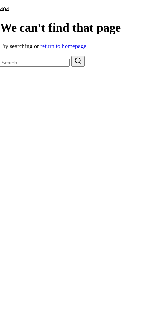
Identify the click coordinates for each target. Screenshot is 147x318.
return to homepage (63, 46)
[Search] (78, 61)
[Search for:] (35, 62)
